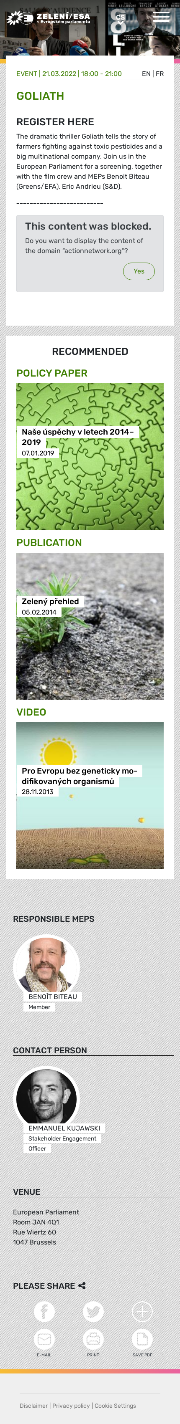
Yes (139, 271)
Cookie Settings (115, 1405)
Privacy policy (71, 1405)
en (146, 74)
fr (160, 74)
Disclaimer (34, 1405)
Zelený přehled (50, 602)
